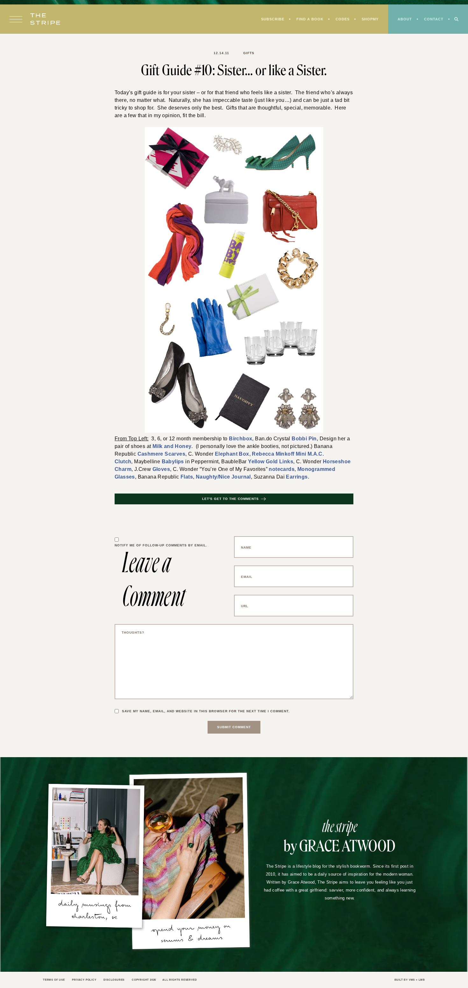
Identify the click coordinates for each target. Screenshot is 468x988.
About (403, 19)
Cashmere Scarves (157, 455)
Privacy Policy (87, 982)
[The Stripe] (45, 19)
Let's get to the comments (230, 501)
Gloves (158, 470)
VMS (411, 982)
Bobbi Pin (297, 439)
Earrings (281, 478)
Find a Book (306, 19)
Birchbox (237, 439)
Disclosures (119, 982)
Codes (339, 19)
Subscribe (268, 19)
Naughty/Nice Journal (214, 478)
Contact (433, 19)
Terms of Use (55, 982)
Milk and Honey (159, 447)
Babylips (170, 463)
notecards (274, 470)
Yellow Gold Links (263, 463)
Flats (180, 478)
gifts (248, 53)
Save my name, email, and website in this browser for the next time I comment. (209, 713)
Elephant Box (223, 455)
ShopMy (368, 19)
